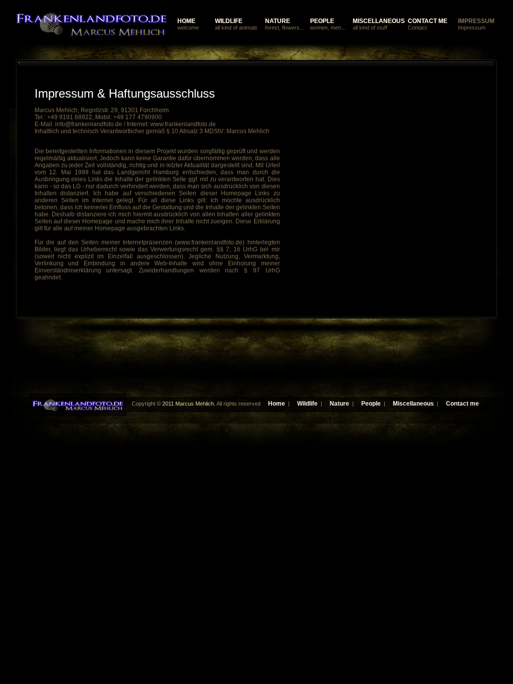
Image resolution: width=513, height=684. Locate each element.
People (371, 403)
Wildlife (307, 403)
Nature (339, 403)
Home (276, 403)
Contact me (462, 403)
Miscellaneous (413, 403)
